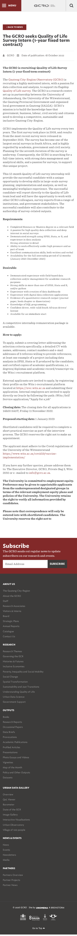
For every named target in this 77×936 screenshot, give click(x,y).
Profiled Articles (11, 747)
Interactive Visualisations (16, 819)
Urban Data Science (13, 696)
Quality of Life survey (17, 90)
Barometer (8, 804)
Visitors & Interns (12, 611)
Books (6, 717)
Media (6, 859)
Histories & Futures (13, 661)
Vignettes (8, 762)
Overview (8, 794)
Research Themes (12, 651)
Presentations (10, 752)
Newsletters (9, 854)
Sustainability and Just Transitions (21, 686)
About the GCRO (12, 596)
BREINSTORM (57, 907)
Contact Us (9, 636)
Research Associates (14, 606)
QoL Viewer (9, 799)
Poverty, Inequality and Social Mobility (23, 671)
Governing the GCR (13, 656)
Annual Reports (11, 626)
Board (6, 616)
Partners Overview (13, 875)
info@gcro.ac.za (39, 472)
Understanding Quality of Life (19, 691)
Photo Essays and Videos (16, 757)
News (6, 844)
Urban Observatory (13, 824)
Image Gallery (10, 814)
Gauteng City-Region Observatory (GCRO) (36, 79)
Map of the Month (12, 767)
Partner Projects (11, 880)
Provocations (10, 737)
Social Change (10, 676)
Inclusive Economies (13, 666)
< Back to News (14, 27)
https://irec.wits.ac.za (30, 388)
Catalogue (8, 631)
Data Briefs (9, 732)
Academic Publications (15, 742)
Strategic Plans (11, 621)
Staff (5, 601)
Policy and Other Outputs (16, 772)
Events (6, 849)
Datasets (8, 777)
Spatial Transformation (15, 681)
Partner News (10, 885)
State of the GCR (12, 809)
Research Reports (12, 722)
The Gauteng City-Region (16, 590)
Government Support (14, 701)
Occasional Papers (13, 727)
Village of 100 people (14, 829)
